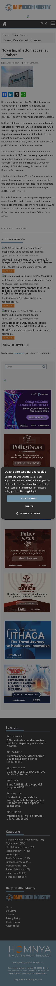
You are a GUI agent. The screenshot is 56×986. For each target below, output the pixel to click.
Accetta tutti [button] (29, 498)
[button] (28, 513)
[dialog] (28, 493)
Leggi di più (30, 491)
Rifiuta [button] (29, 506)
